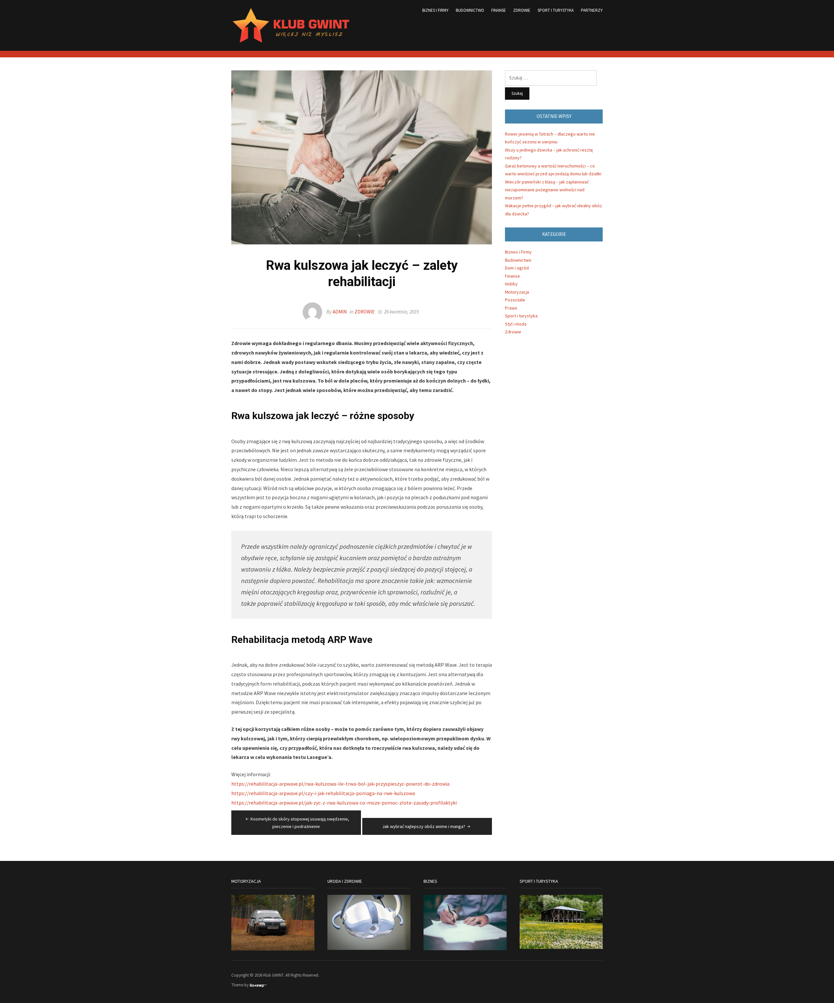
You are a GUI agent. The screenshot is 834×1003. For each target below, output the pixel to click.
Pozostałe (515, 300)
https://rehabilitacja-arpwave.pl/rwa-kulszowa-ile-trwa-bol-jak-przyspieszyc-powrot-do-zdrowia (340, 783)
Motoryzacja (517, 292)
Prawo (511, 308)
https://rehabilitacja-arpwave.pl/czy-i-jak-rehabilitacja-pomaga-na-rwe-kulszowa (323, 793)
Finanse (498, 10)
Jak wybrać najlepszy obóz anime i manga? (423, 826)
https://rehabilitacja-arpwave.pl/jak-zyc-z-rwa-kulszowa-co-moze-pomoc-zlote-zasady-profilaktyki (344, 802)
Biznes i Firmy (435, 10)
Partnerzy (592, 10)
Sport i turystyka (556, 10)
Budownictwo (470, 10)
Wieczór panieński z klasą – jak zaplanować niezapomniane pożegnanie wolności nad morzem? (547, 190)
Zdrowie (521, 10)
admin (340, 312)
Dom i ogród (517, 268)
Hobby (511, 284)
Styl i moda (515, 324)
